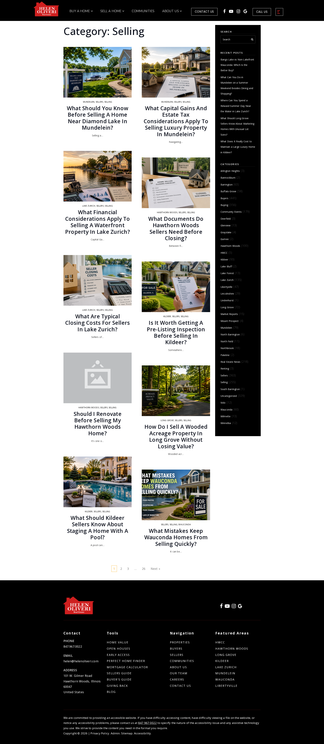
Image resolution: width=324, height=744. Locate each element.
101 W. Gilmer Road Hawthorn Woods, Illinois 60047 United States (82, 684)
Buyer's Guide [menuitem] (119, 679)
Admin (115, 733)
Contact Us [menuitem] (180, 686)
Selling (108, 101)
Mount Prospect (230, 321)
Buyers (224, 198)
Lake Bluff (226, 266)
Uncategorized (229, 395)
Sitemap (126, 733)
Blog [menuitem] (111, 692)
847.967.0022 (72, 646)
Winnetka (226, 423)
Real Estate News (230, 361)
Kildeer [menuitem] (222, 661)
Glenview (226, 225)
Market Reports (229, 314)
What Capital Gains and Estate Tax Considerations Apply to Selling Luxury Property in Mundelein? (176, 121)
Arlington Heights (230, 170)
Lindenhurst (227, 300)
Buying (224, 205)
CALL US (262, 12)
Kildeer (88, 511)
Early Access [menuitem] (118, 655)
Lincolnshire (227, 293)
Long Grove (167, 420)
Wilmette (226, 416)
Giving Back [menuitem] (117, 686)
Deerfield (226, 218)
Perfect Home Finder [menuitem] (126, 661)
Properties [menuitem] (180, 642)
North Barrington (230, 334)
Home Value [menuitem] (118, 642)
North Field (227, 341)
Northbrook (227, 348)
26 (143, 569)
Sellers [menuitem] (176, 655)
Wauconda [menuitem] (225, 679)
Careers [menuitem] (177, 679)
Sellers (99, 101)
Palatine (225, 355)
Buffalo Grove (228, 191)
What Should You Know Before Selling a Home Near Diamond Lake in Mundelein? (97, 117)
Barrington (227, 184)
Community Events (231, 211)
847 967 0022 (147, 723)
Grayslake (226, 232)
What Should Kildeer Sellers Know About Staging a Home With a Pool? (97, 527)
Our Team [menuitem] (178, 673)
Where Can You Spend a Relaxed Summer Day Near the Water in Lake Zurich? (236, 106)
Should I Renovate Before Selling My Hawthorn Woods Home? (98, 423)
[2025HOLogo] (46, 9)
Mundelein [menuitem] (225, 673)
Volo (223, 402)
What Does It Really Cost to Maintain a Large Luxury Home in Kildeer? (238, 147)
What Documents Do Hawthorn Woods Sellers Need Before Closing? (175, 228)
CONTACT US (204, 12)
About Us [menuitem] (171, 11)
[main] (162, 290)
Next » (155, 569)
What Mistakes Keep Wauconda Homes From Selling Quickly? (176, 537)
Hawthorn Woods (88, 407)
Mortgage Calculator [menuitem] (127, 667)
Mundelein (89, 101)
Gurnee (225, 239)
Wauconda (184, 524)
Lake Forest (227, 273)
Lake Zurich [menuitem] (226, 667)
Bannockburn (228, 177)
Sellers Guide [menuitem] (119, 673)
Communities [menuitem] (143, 11)
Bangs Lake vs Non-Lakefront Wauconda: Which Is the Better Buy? (237, 65)
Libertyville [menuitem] (226, 686)
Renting (225, 368)
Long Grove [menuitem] (226, 655)
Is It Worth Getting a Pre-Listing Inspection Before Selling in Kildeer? (176, 332)
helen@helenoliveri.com (81, 661)
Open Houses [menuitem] (118, 648)
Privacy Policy (99, 733)
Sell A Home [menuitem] (111, 11)
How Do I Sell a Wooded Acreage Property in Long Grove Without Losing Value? (176, 436)
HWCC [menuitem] (220, 642)
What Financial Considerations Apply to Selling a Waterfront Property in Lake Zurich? (97, 221)
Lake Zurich (88, 205)
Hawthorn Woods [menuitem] (231, 648)
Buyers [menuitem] (176, 648)
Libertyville (226, 286)
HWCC (224, 252)
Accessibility (142, 733)
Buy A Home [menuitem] (80, 11)
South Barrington (230, 389)
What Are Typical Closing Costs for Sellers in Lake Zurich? (97, 323)
